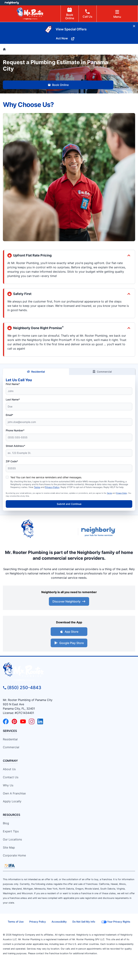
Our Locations (12, 839)
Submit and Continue (69, 503)
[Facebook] (6, 721)
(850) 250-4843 (24, 687)
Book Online (69, 16)
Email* (9, 414)
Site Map (9, 847)
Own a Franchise (14, 793)
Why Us (8, 785)
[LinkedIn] (40, 721)
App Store (71, 631)
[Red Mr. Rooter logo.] (48, 531)
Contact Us (10, 777)
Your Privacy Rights (118, 921)
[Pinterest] (14, 721)
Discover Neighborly (66, 601)
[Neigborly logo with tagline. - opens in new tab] (99, 531)
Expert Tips (11, 831)
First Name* (13, 384)
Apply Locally (12, 801)
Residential (38, 371)
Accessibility (59, 921)
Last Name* (13, 399)
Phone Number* (15, 430)
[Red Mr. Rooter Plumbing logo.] (69, 671)
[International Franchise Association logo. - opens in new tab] (9, 866)
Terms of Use (16, 921)
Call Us (87, 16)
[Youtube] (23, 721)
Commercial (104, 371)
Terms (37, 487)
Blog (6, 823)
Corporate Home (14, 855)
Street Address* (15, 445)
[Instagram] (31, 721)
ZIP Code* (12, 461)
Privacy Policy (52, 487)
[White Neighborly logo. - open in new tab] (11, 2)
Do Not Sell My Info (83, 921)
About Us (9, 769)
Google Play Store (71, 643)
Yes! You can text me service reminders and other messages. (46, 477)
